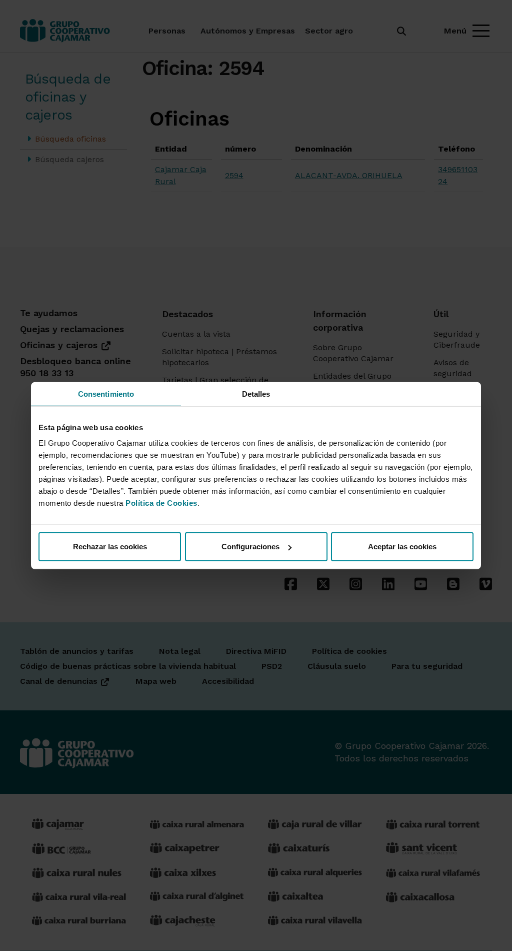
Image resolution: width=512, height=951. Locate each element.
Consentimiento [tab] (106, 393)
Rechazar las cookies (110, 546)
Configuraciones (251, 546)
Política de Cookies (162, 503)
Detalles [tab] (256, 393)
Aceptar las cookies (402, 546)
